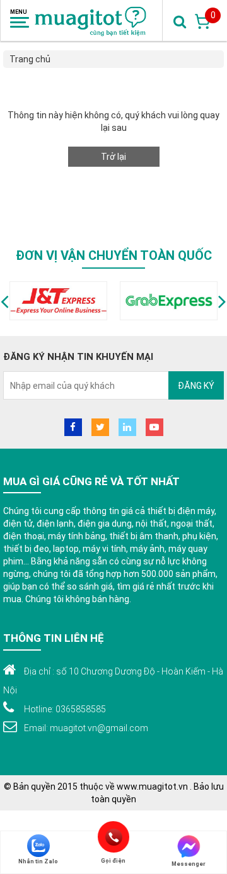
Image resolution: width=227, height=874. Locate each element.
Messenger (189, 864)
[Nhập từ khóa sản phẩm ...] (179, 20)
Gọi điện (113, 837)
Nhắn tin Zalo (38, 861)
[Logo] (91, 20)
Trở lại (113, 157)
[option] (58, 300)
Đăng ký (196, 386)
